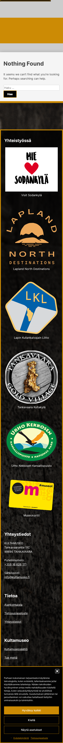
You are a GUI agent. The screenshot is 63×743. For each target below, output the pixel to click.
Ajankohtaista (13, 604)
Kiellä (31, 720)
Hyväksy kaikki (31, 710)
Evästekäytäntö (21, 738)
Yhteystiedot (12, 621)
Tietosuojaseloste (39, 738)
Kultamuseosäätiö (16, 649)
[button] (57, 671)
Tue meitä (10, 657)
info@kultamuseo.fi (17, 577)
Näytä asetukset (31, 730)
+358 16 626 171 (15, 564)
